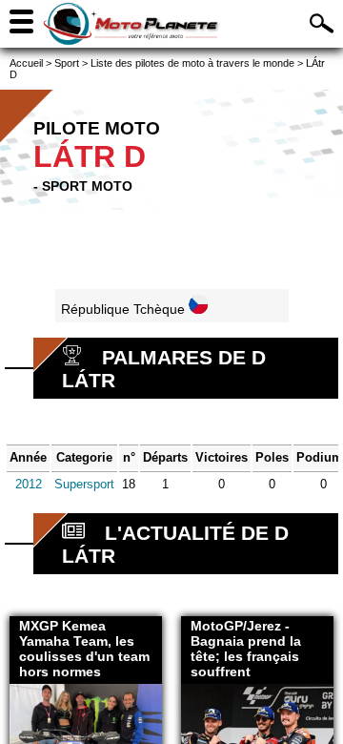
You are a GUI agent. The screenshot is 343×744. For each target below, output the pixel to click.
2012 (28, 484)
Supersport (84, 484)
